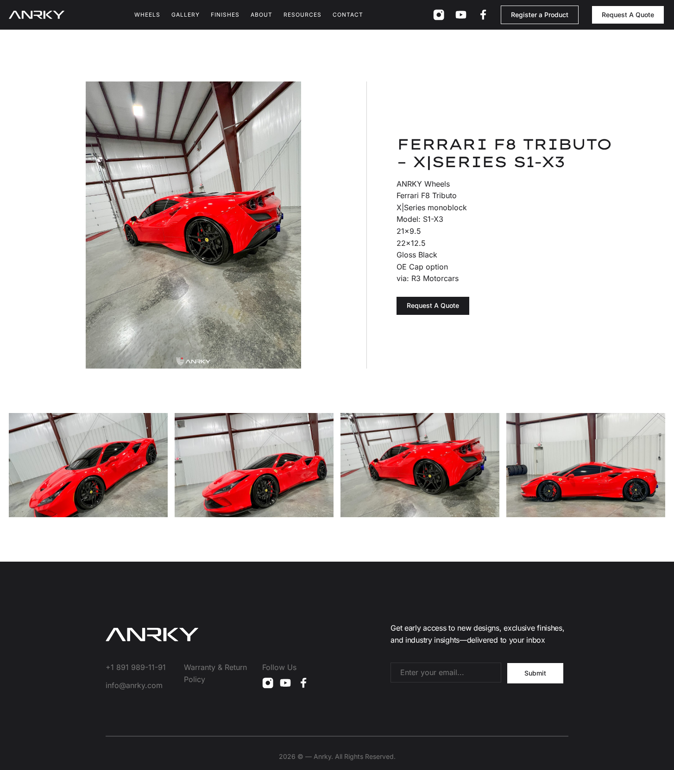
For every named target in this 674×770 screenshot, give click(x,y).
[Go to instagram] (438, 14)
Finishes (225, 14)
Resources (302, 14)
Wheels (147, 14)
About (261, 14)
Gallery (185, 14)
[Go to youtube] (460, 14)
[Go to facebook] (483, 14)
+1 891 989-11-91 (136, 667)
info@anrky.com (134, 685)
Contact (348, 14)
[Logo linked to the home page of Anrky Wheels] (36, 15)
